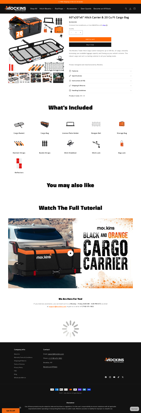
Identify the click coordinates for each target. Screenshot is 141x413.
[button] (46, 8)
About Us (17, 354)
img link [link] (19, 120)
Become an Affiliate (50, 367)
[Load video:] (70, 253)
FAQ (15, 371)
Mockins (69, 393)
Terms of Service (19, 364)
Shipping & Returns (20, 361)
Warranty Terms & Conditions (23, 357)
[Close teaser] (20, 408)
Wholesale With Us (20, 378)
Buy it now (90, 45)
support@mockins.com (56, 354)
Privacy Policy (18, 367)
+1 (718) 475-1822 (55, 358)
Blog (15, 374)
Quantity (71, 29)
